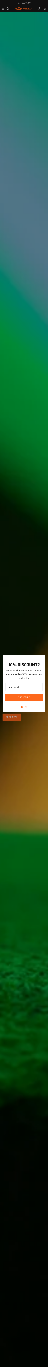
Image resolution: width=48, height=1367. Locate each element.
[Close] (42, 658)
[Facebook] (22, 707)
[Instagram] (26, 707)
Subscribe (24, 697)
